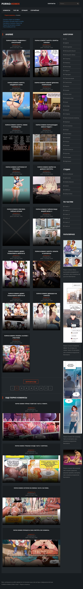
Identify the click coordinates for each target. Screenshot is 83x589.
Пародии (68, 74)
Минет (67, 110)
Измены (67, 63)
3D (66, 39)
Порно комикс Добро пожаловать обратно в (16, 252)
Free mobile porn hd (9, 27)
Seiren (67, 186)
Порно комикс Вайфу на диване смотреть (46, 168)
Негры (67, 141)
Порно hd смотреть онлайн (11, 25)
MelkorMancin (69, 182)
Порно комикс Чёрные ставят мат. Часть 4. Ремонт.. (31, 403)
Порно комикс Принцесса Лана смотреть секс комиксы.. (31, 530)
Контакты (51, 3)
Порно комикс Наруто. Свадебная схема (16, 84)
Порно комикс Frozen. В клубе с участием (16, 337)
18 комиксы (68, 126)
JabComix (68, 178)
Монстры (68, 66)
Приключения (69, 78)
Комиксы (6, 10)
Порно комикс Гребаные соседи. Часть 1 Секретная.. (31, 446)
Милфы (67, 106)
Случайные (35, 10)
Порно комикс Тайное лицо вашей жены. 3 (46, 210)
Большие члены (70, 55)
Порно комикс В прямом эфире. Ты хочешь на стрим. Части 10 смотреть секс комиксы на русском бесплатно (71, 350)
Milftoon (67, 190)
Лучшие (25, 10)
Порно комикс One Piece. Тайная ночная (16, 210)
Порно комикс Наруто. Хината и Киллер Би (46, 252)
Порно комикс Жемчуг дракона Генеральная (47, 84)
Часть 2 (67, 210)
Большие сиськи (70, 51)
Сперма (67, 114)
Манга (67, 86)
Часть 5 (67, 222)
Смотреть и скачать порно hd (12, 23)
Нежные (67, 137)
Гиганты (67, 59)
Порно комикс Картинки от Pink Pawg (16, 168)
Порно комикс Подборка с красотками (16, 41)
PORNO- (11, 3)
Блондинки (68, 47)
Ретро (67, 130)
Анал (66, 102)
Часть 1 (67, 206)
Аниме (67, 90)
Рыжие (67, 145)
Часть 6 (67, 226)
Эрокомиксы (69, 149)
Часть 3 (67, 214)
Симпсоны (68, 82)
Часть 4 (67, 218)
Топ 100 (16, 10)
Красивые (68, 134)
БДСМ (67, 43)
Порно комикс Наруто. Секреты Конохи (46, 41)
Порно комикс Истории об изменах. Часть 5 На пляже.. (31, 488)
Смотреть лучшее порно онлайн (13, 21)
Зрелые (67, 122)
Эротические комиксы (72, 118)
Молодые (68, 157)
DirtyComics (68, 194)
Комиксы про (69, 98)
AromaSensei (69, 174)
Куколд (67, 153)
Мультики (68, 94)
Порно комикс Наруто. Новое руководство (16, 126)
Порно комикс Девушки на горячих (46, 294)
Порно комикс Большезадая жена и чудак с (46, 126)
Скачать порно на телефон (11, 19)
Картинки (68, 161)
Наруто (67, 70)
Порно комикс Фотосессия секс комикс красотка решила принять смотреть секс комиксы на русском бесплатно (71, 472)
